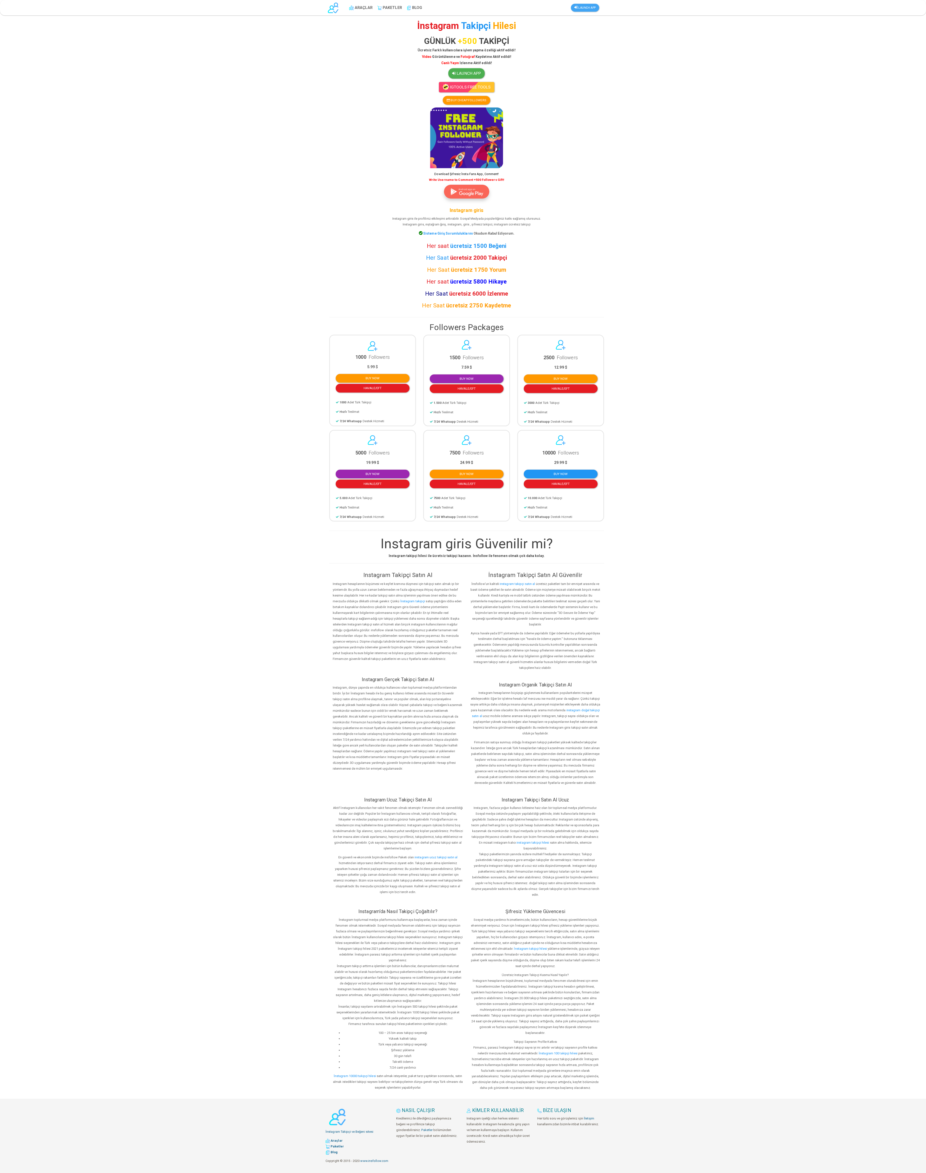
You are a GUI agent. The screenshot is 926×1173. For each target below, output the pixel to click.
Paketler (427, 1130)
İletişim (589, 1118)
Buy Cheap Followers (468, 100)
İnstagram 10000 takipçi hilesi (355, 1076)
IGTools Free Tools (470, 87)
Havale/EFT (373, 388)
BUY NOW (373, 378)
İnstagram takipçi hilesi (530, 948)
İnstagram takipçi (412, 601)
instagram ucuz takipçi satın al (436, 857)
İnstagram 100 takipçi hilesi (558, 1053)
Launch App (586, 7)
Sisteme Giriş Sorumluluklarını (447, 233)
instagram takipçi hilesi (533, 842)
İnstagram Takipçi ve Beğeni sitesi (349, 1131)
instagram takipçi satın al (517, 584)
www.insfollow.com (374, 1161)
